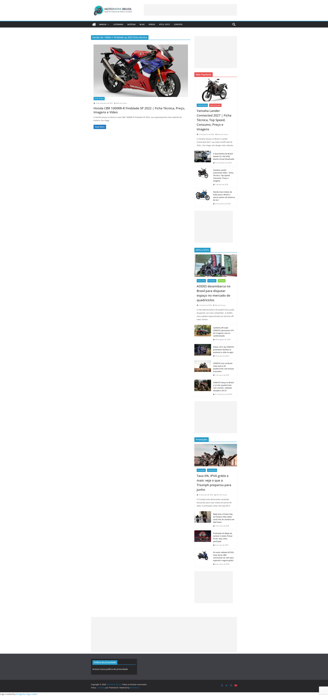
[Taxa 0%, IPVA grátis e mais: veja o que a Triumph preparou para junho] (215, 455)
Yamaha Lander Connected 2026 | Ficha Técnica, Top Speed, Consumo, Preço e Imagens (223, 175)
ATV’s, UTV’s (164, 24)
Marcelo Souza (121, 103)
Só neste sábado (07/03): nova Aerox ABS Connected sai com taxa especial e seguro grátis (223, 556)
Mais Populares (215, 105)
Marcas (102, 24)
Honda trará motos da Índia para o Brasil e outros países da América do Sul (224, 196)
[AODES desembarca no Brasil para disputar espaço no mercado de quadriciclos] (215, 265)
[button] (107, 24)
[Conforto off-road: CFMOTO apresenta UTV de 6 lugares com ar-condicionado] (202, 334)
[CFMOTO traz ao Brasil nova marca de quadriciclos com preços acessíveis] (202, 369)
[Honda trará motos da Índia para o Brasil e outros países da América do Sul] (202, 198)
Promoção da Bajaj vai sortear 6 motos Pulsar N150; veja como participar (223, 537)
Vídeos (152, 24)
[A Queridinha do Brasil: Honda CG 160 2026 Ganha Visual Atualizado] (202, 158)
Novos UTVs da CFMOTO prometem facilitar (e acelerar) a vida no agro (223, 349)
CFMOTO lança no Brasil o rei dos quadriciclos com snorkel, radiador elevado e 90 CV (223, 386)
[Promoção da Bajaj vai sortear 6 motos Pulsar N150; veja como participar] (202, 539)
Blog (142, 24)
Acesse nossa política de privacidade (110, 669)
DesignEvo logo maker (27, 694)
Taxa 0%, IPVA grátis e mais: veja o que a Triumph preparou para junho (214, 483)
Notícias (131, 24)
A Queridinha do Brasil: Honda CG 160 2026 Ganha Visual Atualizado (223, 156)
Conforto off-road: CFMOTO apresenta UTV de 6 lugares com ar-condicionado (223, 332)
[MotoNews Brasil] (94, 24)
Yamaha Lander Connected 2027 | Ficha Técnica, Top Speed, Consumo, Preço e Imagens (214, 120)
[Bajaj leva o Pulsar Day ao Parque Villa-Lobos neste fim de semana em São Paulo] (202, 520)
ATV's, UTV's (201, 281)
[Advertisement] (190, 10)
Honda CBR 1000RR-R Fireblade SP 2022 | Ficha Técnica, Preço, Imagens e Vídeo (139, 110)
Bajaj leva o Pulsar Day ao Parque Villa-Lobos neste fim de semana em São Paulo (223, 518)
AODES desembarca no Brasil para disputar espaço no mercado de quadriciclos (213, 293)
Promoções (212, 470)
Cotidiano (118, 24)
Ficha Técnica (99, 99)
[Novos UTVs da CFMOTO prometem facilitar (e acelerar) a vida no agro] (202, 351)
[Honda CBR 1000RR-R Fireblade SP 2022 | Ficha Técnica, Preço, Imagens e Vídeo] (141, 71)
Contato (178, 24)
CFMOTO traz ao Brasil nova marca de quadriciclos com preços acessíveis (223, 367)
